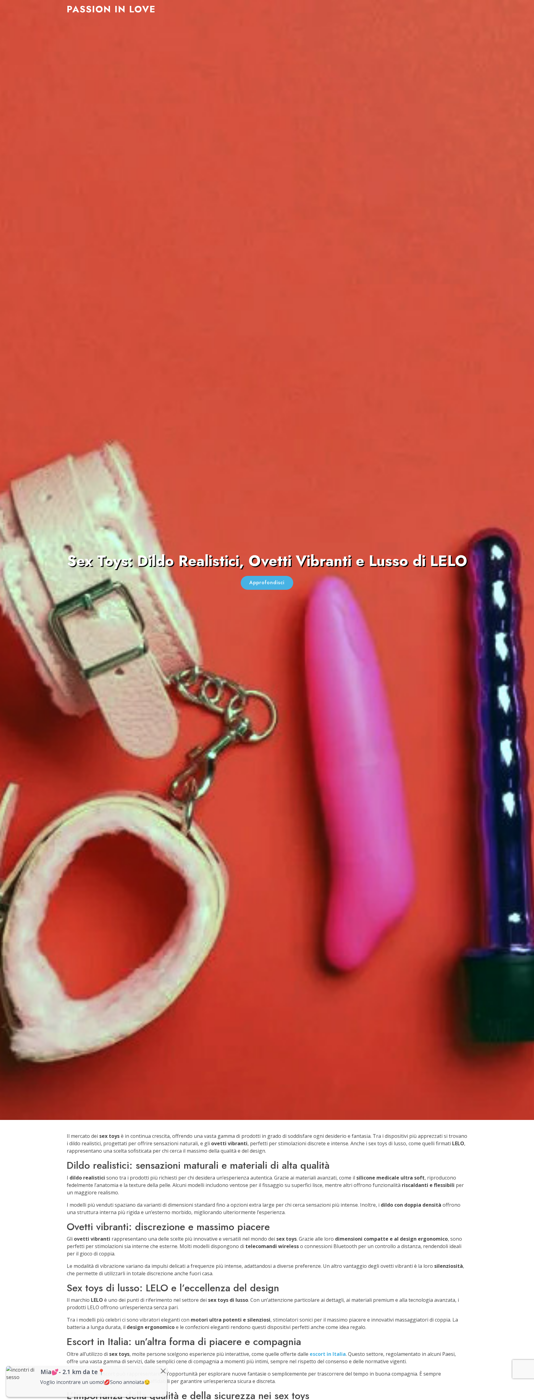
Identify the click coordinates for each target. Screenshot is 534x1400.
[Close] (163, 1371)
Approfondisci (267, 582)
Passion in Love (111, 9)
